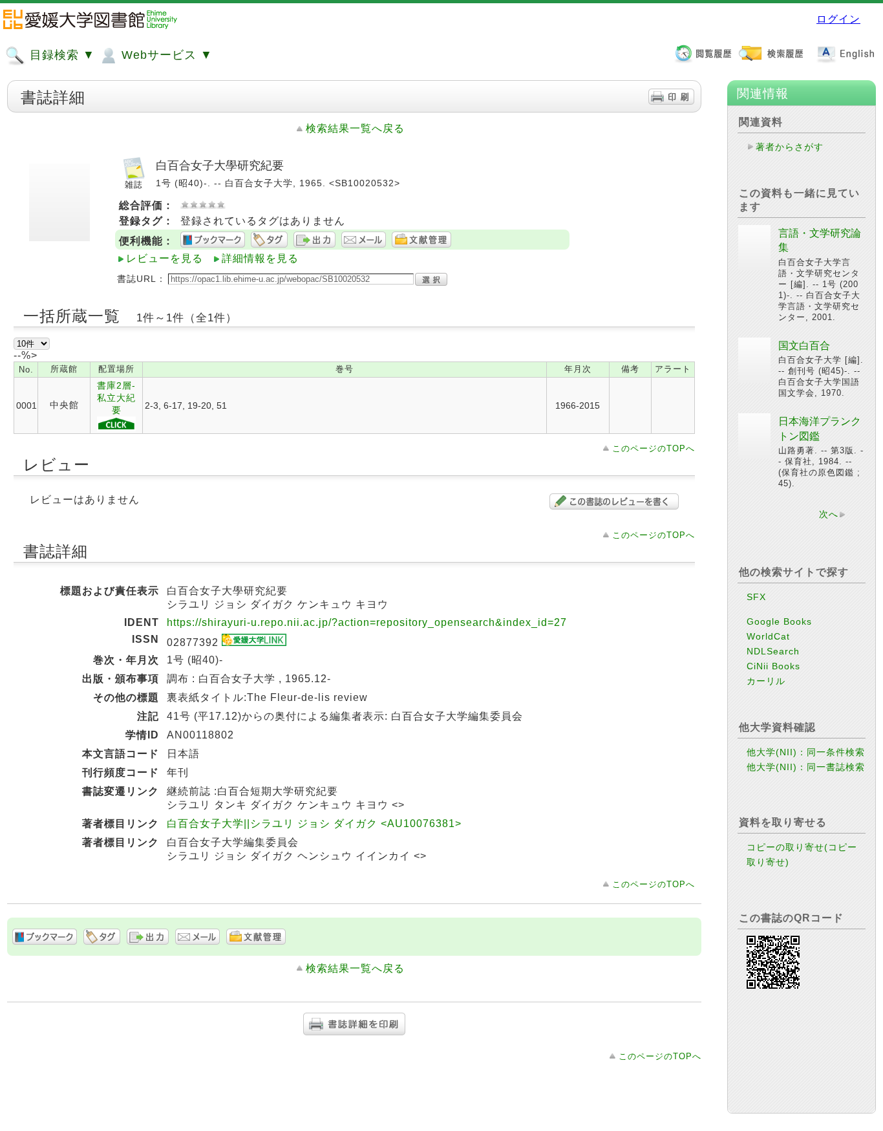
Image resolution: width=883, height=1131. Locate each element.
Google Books (779, 621)
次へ (828, 514)
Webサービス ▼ (165, 54)
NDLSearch (773, 651)
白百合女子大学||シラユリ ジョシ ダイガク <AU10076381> (314, 823)
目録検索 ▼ (60, 54)
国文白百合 (804, 345)
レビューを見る (164, 258)
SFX (756, 597)
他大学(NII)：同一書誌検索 (806, 767)
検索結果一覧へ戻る (355, 128)
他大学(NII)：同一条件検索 (806, 752)
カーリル (766, 681)
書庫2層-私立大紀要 (116, 397)
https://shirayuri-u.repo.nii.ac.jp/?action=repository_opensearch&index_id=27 (367, 622)
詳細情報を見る (260, 258)
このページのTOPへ (653, 448)
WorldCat (768, 636)
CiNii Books (773, 666)
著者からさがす (790, 147)
